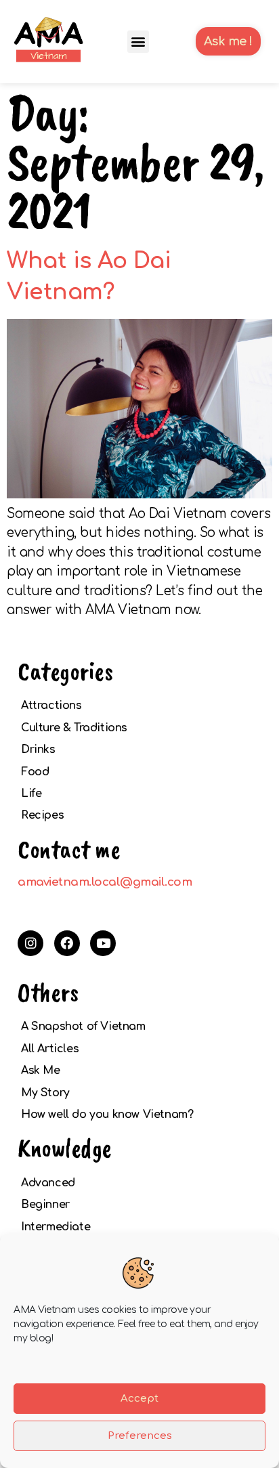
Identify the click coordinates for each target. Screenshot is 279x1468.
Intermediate (55, 1227)
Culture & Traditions (74, 728)
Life (31, 793)
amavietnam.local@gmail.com (105, 882)
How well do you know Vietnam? (107, 1114)
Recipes (42, 815)
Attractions (51, 705)
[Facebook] (67, 943)
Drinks (38, 749)
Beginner (45, 1205)
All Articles (50, 1049)
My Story (45, 1093)
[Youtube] (103, 943)
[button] (138, 41)
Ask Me (40, 1070)
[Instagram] (30, 943)
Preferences (140, 1436)
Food (35, 772)
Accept (139, 1398)
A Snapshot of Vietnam (83, 1026)
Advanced (48, 1183)
